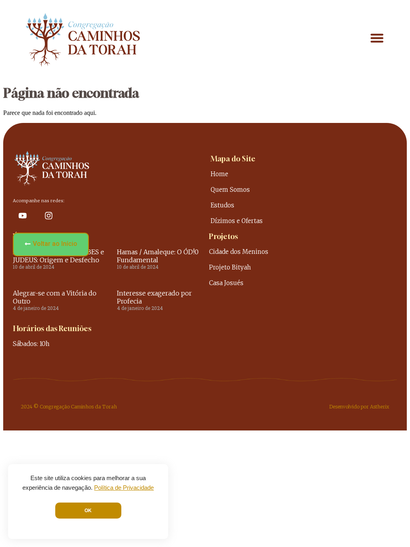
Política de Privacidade (124, 488)
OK (88, 510)
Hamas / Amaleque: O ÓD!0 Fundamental (158, 256)
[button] (377, 38)
